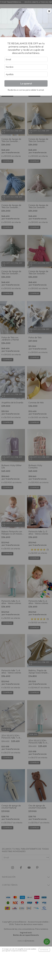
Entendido (44, 950)
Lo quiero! (26, 83)
